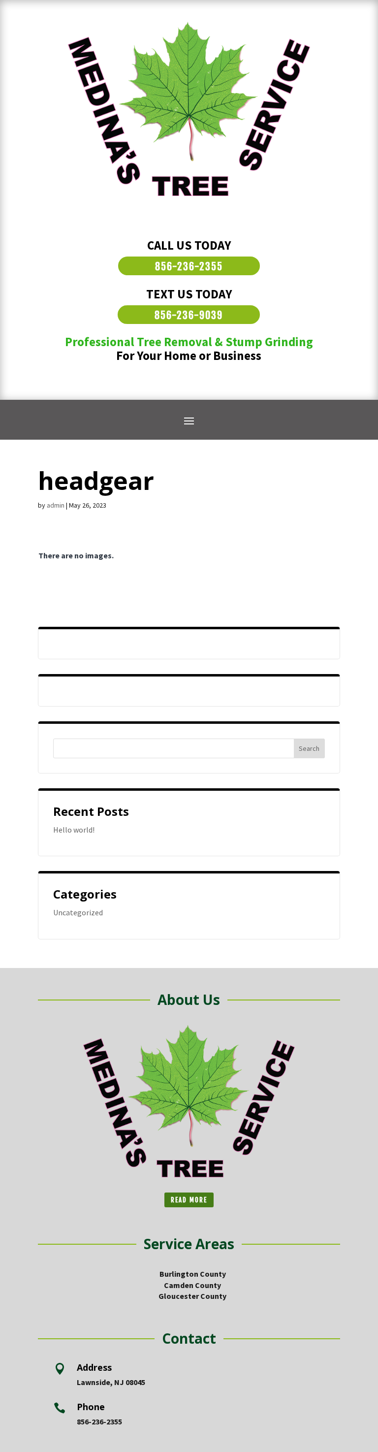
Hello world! (73, 830)
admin (55, 505)
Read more (189, 1200)
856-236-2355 (189, 266)
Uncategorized (78, 912)
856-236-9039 (189, 315)
